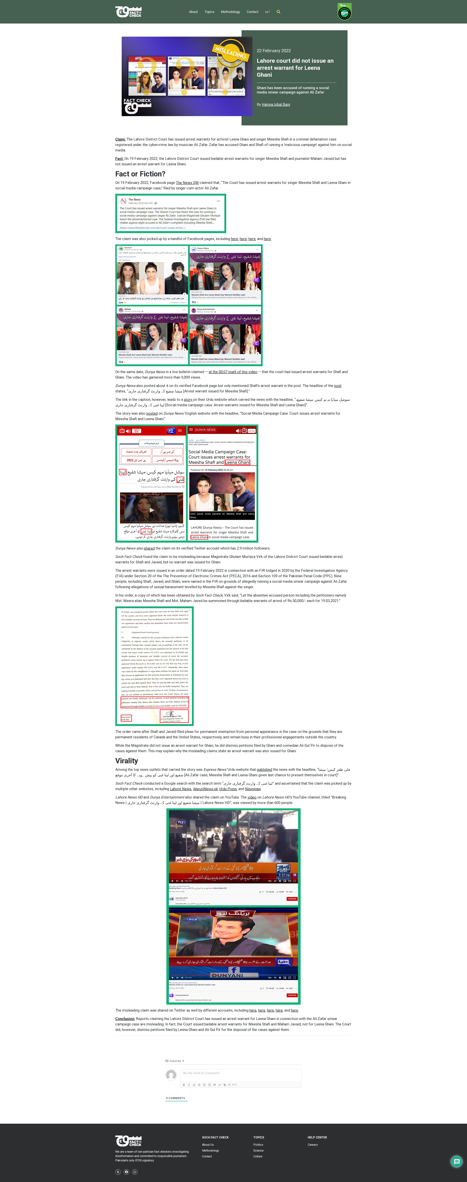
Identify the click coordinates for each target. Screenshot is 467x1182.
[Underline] (194, 1085)
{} (229, 1084)
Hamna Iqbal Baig (276, 104)
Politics (258, 1144)
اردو (267, 11)
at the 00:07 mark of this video (233, 372)
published (264, 769)
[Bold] (183, 1085)
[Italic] (189, 1085)
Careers (313, 1144)
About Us (208, 1144)
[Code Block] (219, 1085)
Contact (252, 12)
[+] (235, 1084)
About (193, 12)
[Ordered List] (204, 1085)
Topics (209, 12)
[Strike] (199, 1085)
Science (258, 1150)
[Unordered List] (209, 1085)
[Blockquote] (214, 1085)
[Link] (224, 1085)
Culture (257, 1156)
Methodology (230, 12)
